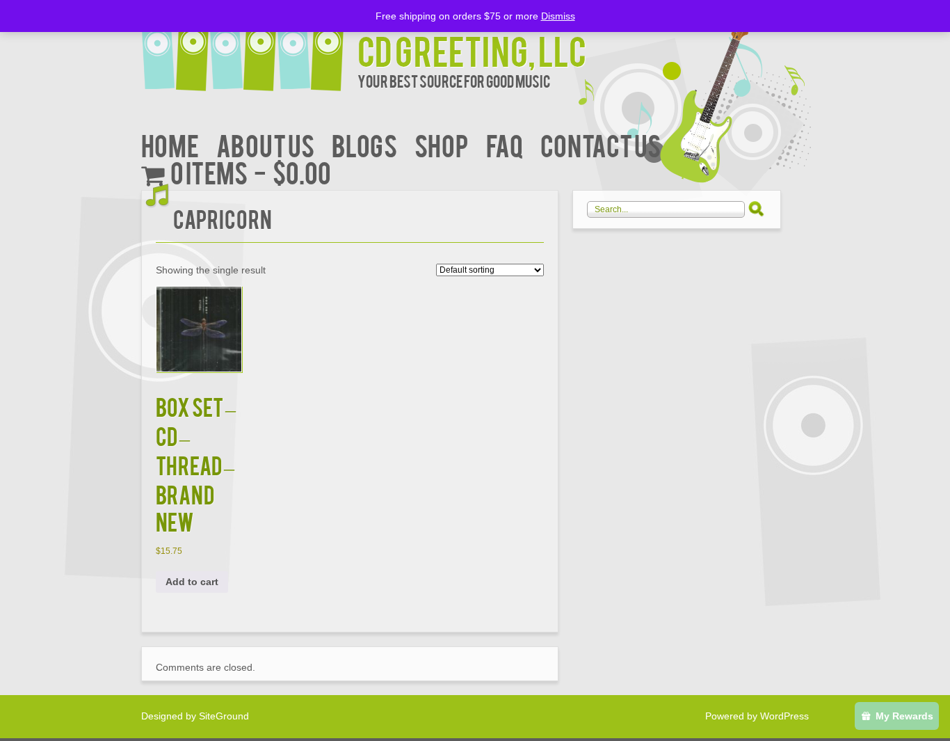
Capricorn (222, 218)
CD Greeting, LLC (471, 50)
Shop (441, 144)
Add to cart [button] (192, 581)
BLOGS (364, 144)
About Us (265, 144)
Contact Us (600, 144)
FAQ (504, 144)
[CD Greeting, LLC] (249, 47)
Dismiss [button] (558, 16)
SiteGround (224, 716)
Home (170, 144)
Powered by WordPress (757, 716)
